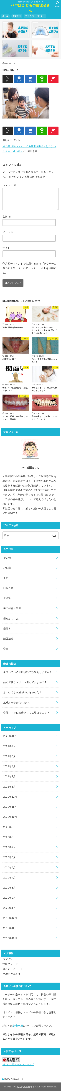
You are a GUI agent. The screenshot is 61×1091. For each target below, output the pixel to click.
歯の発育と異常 (12, 608)
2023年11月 (10, 736)
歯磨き (7, 628)
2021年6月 (9, 756)
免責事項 (17, 16)
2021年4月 (9, 766)
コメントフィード (13, 968)
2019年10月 (10, 938)
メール (8, 232)
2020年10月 (10, 816)
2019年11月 (10, 928)
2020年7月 (9, 847)
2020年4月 (9, 877)
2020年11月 (10, 806)
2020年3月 (9, 887)
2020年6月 (9, 857)
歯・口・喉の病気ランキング (18, 1064)
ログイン (8, 959)
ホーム (5, 16)
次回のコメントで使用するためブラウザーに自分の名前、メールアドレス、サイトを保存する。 (30, 268)
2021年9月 (9, 746)
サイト (6, 247)
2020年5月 (9, 867)
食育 (5, 648)
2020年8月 (9, 837)
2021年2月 (9, 776)
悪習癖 (7, 598)
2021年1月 (9, 786)
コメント (9, 185)
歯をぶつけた (11, 618)
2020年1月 (9, 908)
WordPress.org (11, 973)
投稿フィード (10, 964)
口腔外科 (8, 588)
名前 (7, 216)
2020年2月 (9, 897)
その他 (7, 557)
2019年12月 (10, 918)
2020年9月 (9, 827)
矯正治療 (8, 638)
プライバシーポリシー (35, 16)
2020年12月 (10, 796)
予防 (5, 578)
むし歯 (7, 567)
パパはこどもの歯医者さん (30, 7)
